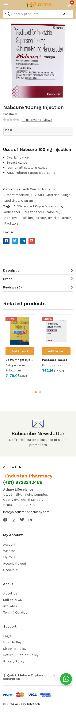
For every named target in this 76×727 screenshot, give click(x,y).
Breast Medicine (16, 195)
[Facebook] (5, 520)
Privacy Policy (13, 661)
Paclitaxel (11, 223)
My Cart (9, 557)
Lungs (66, 195)
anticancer (12, 212)
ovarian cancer (59, 218)
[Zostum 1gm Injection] (19, 331)
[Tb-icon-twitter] (22, 520)
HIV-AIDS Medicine (45, 195)
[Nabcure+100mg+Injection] (15, 241)
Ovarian (27, 201)
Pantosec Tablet (54, 359)
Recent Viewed (14, 564)
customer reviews (37, 120)
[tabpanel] (19, 351)
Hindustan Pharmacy (27, 476)
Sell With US (12, 600)
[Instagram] (14, 520)
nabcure (52, 212)
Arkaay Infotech (27, 704)
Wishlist (9, 551)
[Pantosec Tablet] (56, 331)
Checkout (10, 570)
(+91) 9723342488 (22, 482)
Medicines (11, 201)
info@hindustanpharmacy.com (26, 512)
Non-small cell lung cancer (25, 218)
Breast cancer (33, 212)
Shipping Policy (14, 649)
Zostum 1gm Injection (19, 359)
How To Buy (12, 642)
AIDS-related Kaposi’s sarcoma (38, 206)
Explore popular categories (30, 677)
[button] (69, 4)
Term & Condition (16, 612)
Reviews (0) (12, 287)
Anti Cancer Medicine (39, 189)
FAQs (7, 636)
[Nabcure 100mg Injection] (6, 241)
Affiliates (10, 606)
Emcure (8, 232)
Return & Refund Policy (20, 655)
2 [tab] (40, 392)
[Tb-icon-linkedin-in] (30, 520)
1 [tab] (36, 392)
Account (9, 544)
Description (12, 270)
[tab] (38, 270)
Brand (7, 279)
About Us (10, 593)
